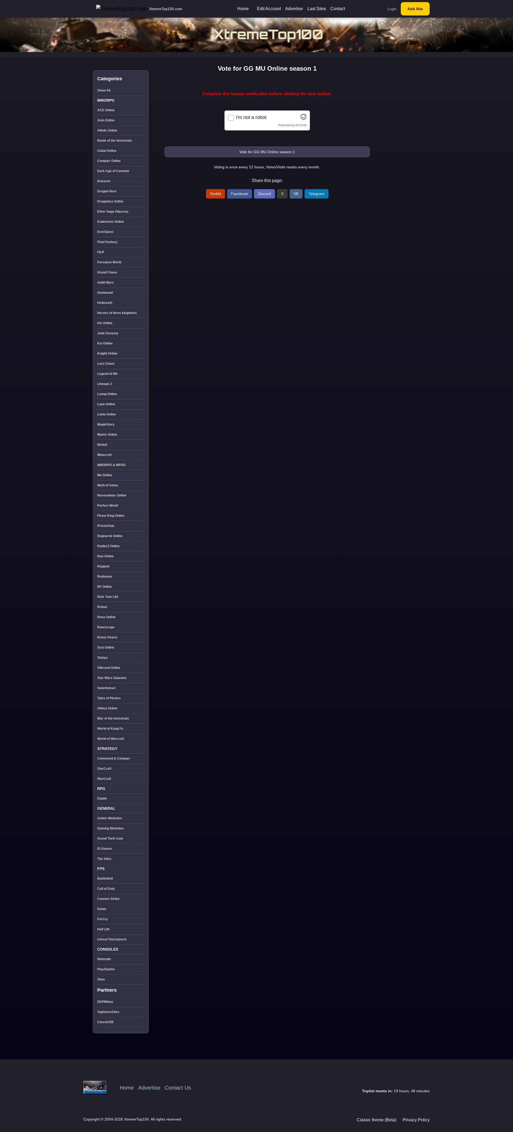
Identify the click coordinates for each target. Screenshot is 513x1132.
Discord (264, 194)
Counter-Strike (108, 899)
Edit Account (269, 8)
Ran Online (105, 556)
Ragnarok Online (110, 536)
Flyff (100, 252)
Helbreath (104, 303)
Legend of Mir (107, 374)
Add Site (415, 9)
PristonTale (105, 526)
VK (296, 194)
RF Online (104, 587)
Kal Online (105, 343)
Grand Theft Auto (110, 838)
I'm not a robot (251, 117)
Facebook (239, 194)
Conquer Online (109, 161)
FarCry (102, 919)
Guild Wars (105, 282)
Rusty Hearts (107, 637)
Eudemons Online (110, 222)
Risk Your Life (107, 597)
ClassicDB (105, 1022)
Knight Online (107, 353)
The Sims (104, 859)
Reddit (215, 194)
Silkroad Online (108, 668)
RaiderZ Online (108, 546)
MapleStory (106, 424)
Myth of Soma (107, 485)
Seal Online (105, 647)
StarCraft (104, 768)
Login (392, 9)
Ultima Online (107, 708)
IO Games (104, 849)
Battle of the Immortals (114, 140)
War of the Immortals (113, 718)
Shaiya (102, 658)
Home (243, 8)
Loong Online (107, 394)
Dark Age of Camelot (113, 171)
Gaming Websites (110, 828)
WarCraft (104, 779)
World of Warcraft (110, 739)
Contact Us (178, 1088)
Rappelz (103, 566)
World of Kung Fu (110, 728)
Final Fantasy (107, 242)
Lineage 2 (104, 384)
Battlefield (105, 878)
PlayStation (106, 969)
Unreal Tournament (111, 939)
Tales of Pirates (109, 698)
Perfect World (107, 505)
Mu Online (104, 475)
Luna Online (106, 404)
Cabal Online (106, 151)
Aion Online (106, 120)
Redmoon (104, 576)
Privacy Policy (416, 1120)
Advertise (294, 8)
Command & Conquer (113, 758)
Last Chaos (106, 364)
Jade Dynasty (107, 333)
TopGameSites (108, 1012)
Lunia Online (106, 414)
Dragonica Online (110, 201)
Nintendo (104, 959)
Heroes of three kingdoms (117, 313)
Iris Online (104, 323)
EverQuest (105, 232)
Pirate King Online (111, 516)
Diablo (102, 798)
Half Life (103, 929)
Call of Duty (106, 889)
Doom (101, 909)
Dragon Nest (106, 191)
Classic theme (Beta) (376, 1120)
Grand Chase (107, 272)
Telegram (316, 194)
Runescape (106, 627)
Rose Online (106, 617)
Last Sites (316, 8)
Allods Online (107, 130)
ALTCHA (300, 125)
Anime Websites (109, 818)
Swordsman (106, 688)
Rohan (102, 607)
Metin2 (102, 445)
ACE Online (106, 110)
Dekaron (103, 181)
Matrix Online (107, 434)
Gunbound (105, 293)
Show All (103, 90)
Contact (337, 8)
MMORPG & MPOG (111, 465)
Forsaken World (109, 262)
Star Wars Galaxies (112, 678)
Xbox (101, 979)
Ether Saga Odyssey (113, 211)
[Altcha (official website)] (303, 118)
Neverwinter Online (111, 495)
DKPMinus (105, 1002)
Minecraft (104, 455)
